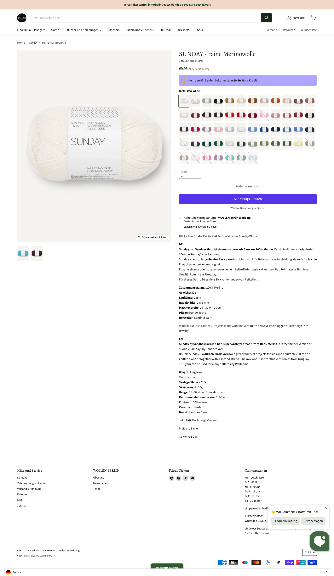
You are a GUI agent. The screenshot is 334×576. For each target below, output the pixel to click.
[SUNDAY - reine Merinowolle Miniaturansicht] (23, 253)
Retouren (289, 30)
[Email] (192, 478)
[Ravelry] (185, 478)
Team (96, 489)
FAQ (19, 500)
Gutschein (113, 30)
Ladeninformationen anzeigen (200, 226)
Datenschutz (32, 550)
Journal (165, 30)
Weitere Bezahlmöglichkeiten (247, 208)
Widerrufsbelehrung (69, 550)
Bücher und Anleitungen (83, 30)
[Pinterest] (171, 478)
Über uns (98, 478)
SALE (200, 30)
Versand (272, 30)
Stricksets (183, 30)
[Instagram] (178, 478)
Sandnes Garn (193, 61)
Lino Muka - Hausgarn (31, 30)
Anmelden (299, 18)
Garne (55, 30)
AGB (19, 550)
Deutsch (17, 572)
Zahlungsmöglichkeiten (31, 483)
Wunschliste (309, 30)
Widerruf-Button (167, 567)
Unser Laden (100, 483)
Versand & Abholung (29, 489)
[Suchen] (266, 17)
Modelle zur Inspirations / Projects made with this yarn (214, 326)
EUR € (307, 552)
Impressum (49, 550)
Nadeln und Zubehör (139, 30)
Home (21, 42)
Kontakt (22, 478)
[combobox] (167, 572)
